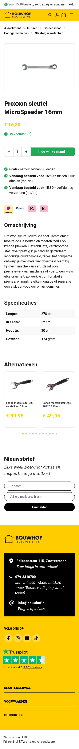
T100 (24, 737)
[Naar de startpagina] (17, 15)
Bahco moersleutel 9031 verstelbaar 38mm (20, 404)
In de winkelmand (51, 152)
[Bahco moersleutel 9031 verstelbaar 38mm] (21, 384)
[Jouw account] (57, 15)
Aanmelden (39, 507)
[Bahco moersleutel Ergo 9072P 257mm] (58, 384)
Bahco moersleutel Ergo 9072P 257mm (57, 404)
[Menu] (71, 15)
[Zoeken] (49, 15)
